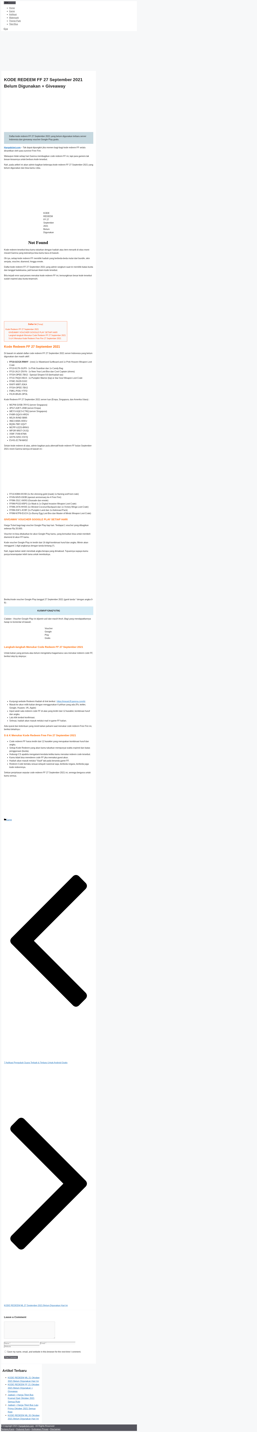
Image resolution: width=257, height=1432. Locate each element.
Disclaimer (55, 1429)
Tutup (40, 324)
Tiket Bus (13, 24)
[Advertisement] (48, 51)
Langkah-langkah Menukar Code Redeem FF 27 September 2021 (37, 335)
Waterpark (14, 18)
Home (12, 8)
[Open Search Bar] (6, 29)
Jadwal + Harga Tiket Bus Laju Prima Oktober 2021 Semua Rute (23, 1408)
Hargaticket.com (12, 147)
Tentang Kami (7, 1429)
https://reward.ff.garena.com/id (71, 701)
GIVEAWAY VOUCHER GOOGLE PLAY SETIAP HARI (33, 332)
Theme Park (15, 21)
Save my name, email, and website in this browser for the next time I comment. (44, 1352)
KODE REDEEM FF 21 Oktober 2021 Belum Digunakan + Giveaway (23, 1388)
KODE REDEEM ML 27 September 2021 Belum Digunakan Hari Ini (36, 1305)
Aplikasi (13, 14)
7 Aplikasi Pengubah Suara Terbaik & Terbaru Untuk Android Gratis (35, 1062)
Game (12, 11)
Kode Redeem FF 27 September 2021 (22, 329)
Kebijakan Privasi (40, 1429)
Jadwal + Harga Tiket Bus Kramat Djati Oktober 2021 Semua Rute (21, 1398)
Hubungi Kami (23, 1429)
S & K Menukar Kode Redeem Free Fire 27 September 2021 (35, 338)
